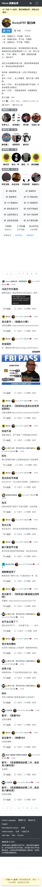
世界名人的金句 (8, 125)
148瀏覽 (27, 747)
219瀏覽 (27, 512)
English (5, 824)
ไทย (13, 835)
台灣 (23, 828)
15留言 (20, 631)
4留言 (19, 393)
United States (7, 831)
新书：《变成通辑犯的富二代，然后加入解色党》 (20, 764)
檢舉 (29, 30)
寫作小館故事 (32, 214)
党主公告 (6, 525)
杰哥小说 (6, 668)
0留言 (20, 465)
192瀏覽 (27, 799)
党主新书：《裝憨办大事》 (16, 321)
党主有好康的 (9, 644)
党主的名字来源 (10, 478)
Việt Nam (5, 835)
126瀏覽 (27, 418)
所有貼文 (7, 235)
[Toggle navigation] (37, 3)
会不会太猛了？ (10, 621)
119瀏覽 (27, 331)
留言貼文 (19, 235)
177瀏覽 (27, 653)
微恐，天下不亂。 (28, 164)
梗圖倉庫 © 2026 (8, 842)
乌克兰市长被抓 (10, 289)
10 (36, 273)
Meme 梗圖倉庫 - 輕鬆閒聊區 (16, 281)
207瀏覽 (28, 465)
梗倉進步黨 (10, 564)
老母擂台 (16, 125)
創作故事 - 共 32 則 (10, 169)
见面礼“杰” (35, 125)
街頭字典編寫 (32, 208)
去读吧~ (5, 769)
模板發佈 (12, 191)
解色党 (26, 144)
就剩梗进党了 (9, 572)
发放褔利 (6, 344)
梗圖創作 (32, 191)
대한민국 (25, 831)
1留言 (19, 308)
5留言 (19, 418)
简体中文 (32, 820)
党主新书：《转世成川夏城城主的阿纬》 (20, 596)
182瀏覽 (27, 556)
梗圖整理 (12, 197)
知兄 (4, 502)
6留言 (19, 534)
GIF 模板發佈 (32, 197)
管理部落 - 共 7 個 (9, 149)
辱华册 (26, 125)
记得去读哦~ (7, 794)
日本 (17, 831)
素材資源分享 (12, 208)
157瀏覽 (27, 487)
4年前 (13, 284)
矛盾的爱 (26, 184)
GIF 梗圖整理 (32, 203)
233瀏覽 (28, 631)
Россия (20, 835)
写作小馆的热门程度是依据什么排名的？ (18, 697)
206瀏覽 (27, 308)
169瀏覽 (27, 534)
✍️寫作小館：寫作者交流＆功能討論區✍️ (21, 448)
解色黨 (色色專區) (9, 144)
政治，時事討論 (18, 164)
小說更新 (9, 710)
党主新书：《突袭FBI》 (14, 737)
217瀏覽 (27, 774)
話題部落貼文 (12, 214)
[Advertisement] (21, 255)
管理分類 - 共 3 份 (9, 129)
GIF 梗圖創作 (12, 203)
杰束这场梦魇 (17, 184)
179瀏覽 (27, 725)
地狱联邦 (16, 144)
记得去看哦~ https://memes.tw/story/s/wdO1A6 (21, 325)
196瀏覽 (27, 702)
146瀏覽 (27, 393)
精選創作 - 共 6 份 (9, 110)
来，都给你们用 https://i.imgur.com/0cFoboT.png (21, 348)
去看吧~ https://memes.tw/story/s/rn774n (19, 601)
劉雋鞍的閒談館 (11, 495)
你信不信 (6, 431)
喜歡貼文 (30, 235)
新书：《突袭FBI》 (12, 715)
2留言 (19, 331)
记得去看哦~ (7, 719)
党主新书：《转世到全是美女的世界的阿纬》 (20, 407)
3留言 (19, 487)
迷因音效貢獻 (12, 220)
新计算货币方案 (10, 547)
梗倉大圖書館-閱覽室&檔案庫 (16, 755)
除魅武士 (36, 184)
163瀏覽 (27, 678)
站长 (4, 455)
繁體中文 (22, 820)
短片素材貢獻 (32, 220)
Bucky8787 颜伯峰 (22, 316)
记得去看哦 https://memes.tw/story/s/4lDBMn (20, 412)
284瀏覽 (27, 581)
